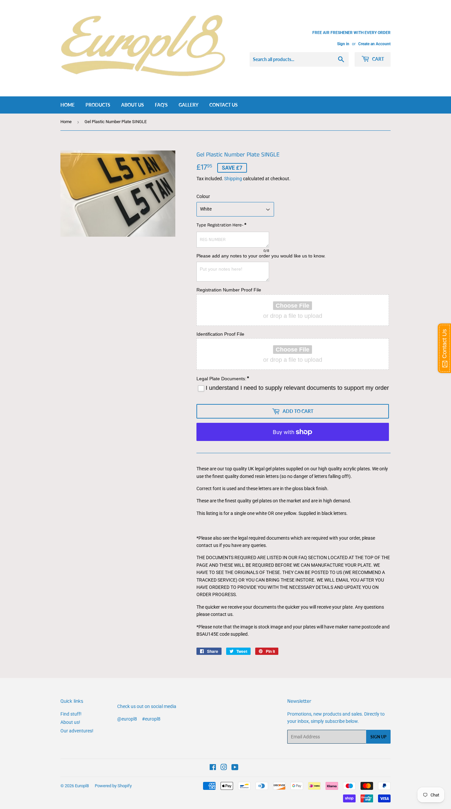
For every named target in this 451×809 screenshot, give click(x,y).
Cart (377, 59)
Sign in (343, 44)
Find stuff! (71, 714)
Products (98, 105)
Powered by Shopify (113, 785)
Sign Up (378, 736)
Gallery (188, 105)
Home (67, 105)
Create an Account (374, 44)
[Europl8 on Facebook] (212, 768)
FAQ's (161, 105)
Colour (203, 196)
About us (132, 105)
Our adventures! (76, 730)
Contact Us (223, 105)
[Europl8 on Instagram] (224, 768)
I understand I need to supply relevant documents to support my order (297, 388)
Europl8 (82, 785)
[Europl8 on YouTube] (234, 768)
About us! (70, 722)
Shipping (233, 178)
